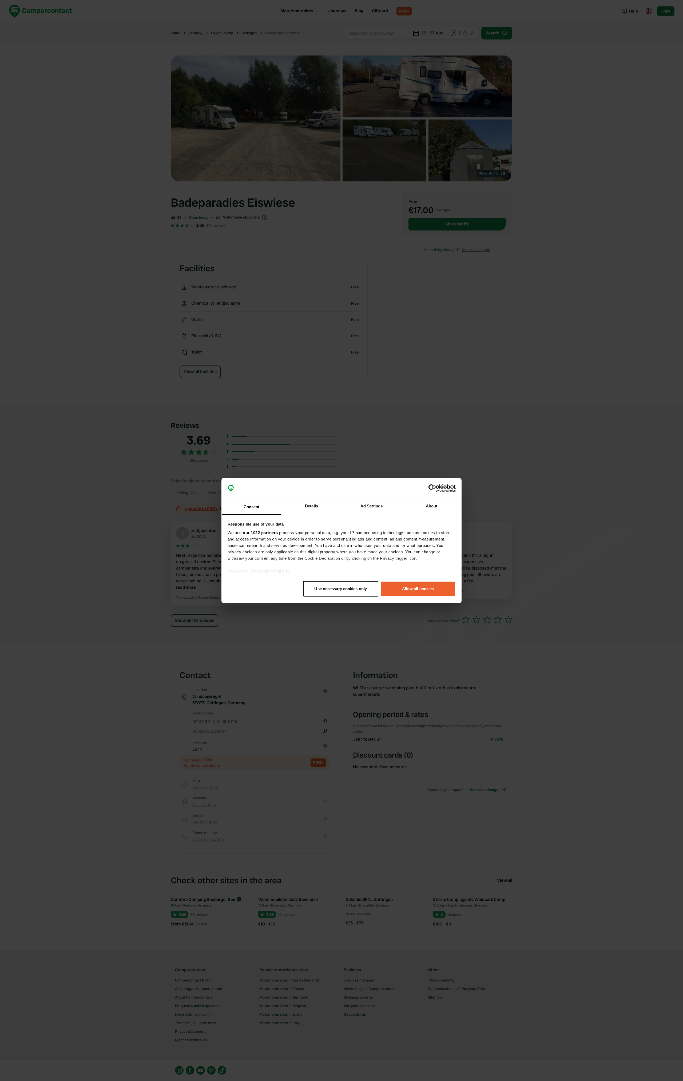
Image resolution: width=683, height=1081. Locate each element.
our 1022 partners (260, 532)
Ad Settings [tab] (371, 506)
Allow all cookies (418, 588)
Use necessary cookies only (340, 588)
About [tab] (432, 506)
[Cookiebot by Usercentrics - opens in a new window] (432, 488)
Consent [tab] (252, 506)
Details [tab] (311, 506)
